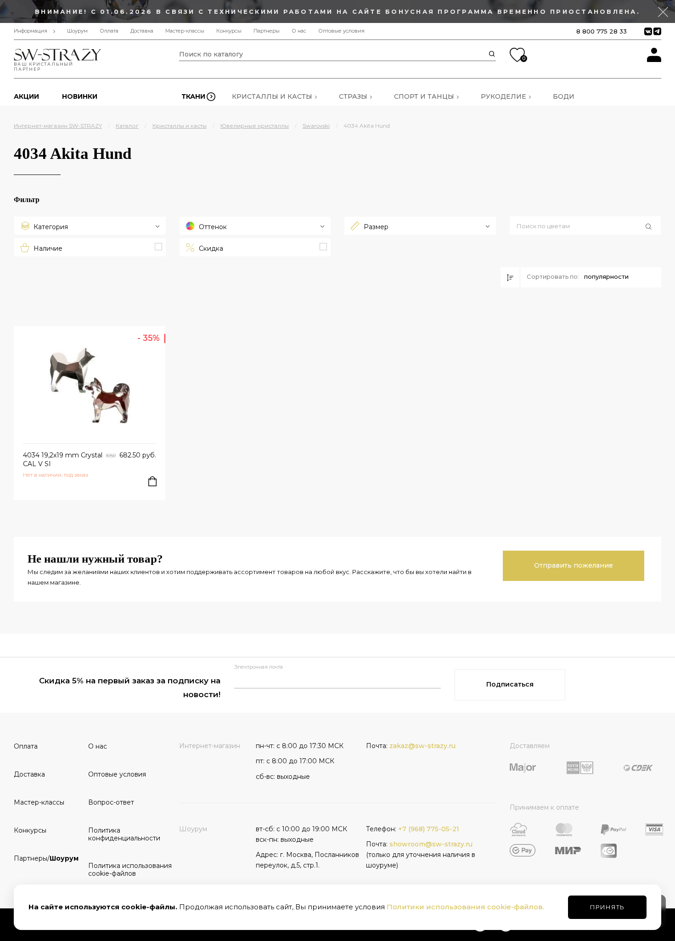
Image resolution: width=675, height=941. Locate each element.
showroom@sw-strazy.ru (430, 844)
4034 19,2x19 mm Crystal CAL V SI (62, 459)
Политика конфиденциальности (122, 834)
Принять (607, 907)
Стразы (353, 96)
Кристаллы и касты (272, 96)
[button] (585, 226)
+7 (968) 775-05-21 (428, 829)
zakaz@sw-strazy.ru (422, 746)
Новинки (79, 96)
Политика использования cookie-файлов (122, 870)
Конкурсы (229, 31)
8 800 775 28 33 (601, 31)
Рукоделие (503, 96)
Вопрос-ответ (111, 802)
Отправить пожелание (573, 565)
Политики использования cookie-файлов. (465, 906)
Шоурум (77, 31)
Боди (563, 96)
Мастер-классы (184, 31)
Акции (26, 96)
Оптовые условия (341, 31)
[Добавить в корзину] (152, 481)
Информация (30, 31)
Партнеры (266, 31)
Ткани (193, 96)
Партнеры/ (46, 858)
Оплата (109, 31)
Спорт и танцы (424, 96)
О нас (299, 31)
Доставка (141, 31)
